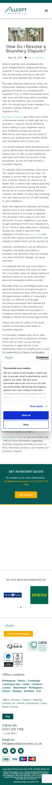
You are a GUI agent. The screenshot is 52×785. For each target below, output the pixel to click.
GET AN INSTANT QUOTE (26, 471)
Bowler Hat (33, 782)
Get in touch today (12, 437)
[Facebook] (5, 751)
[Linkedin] (21, 751)
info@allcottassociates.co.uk (19, 481)
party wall (35, 234)
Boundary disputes (12, 116)
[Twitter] (13, 751)
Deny (26, 424)
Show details (36, 406)
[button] (46, 10)
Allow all (26, 415)
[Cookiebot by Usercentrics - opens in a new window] (37, 358)
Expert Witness (35, 57)
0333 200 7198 (13, 729)
